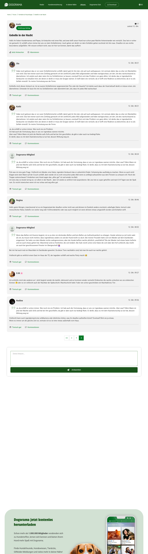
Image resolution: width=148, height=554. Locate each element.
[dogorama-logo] (13, 4)
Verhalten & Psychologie (25, 14)
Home (9, 14)
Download (112, 5)
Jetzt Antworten (18, 52)
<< (67, 338)
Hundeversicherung (55, 5)
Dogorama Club (95, 5)
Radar (42, 5)
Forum (14, 14)
